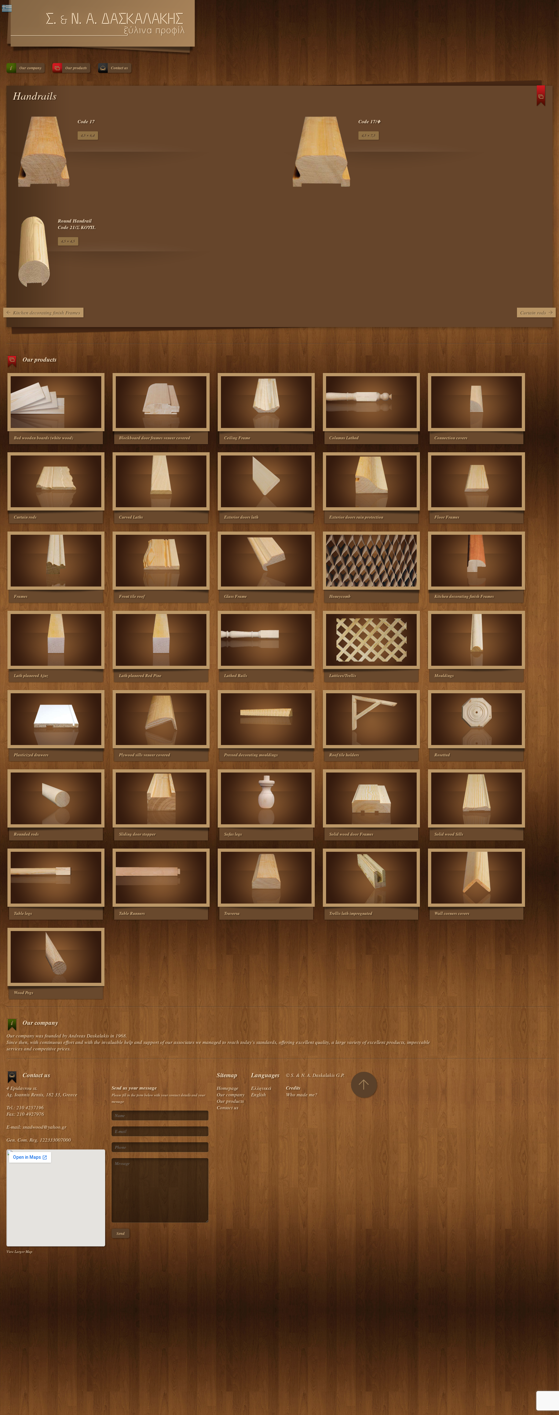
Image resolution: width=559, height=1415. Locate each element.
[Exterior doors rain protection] (371, 481)
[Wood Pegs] (56, 957)
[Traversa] (266, 878)
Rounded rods (26, 834)
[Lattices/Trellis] (371, 640)
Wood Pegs (23, 992)
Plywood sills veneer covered (144, 755)
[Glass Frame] (266, 561)
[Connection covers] (476, 402)
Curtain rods (533, 312)
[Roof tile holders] (371, 719)
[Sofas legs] (266, 798)
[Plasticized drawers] (56, 719)
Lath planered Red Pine (140, 675)
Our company (30, 68)
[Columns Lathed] (371, 402)
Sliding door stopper (137, 834)
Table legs (23, 913)
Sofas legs (233, 834)
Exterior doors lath (241, 517)
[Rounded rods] (56, 798)
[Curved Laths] (161, 481)
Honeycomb (340, 596)
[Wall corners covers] (476, 878)
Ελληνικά (261, 1088)
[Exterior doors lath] (266, 481)
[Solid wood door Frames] (371, 798)
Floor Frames (446, 517)
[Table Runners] (161, 878)
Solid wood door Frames (351, 834)
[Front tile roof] (161, 561)
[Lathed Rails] (266, 640)
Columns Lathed (344, 438)
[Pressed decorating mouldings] (266, 719)
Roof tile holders (344, 755)
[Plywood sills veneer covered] (161, 719)
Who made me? (301, 1094)
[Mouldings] (476, 640)
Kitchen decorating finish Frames (46, 312)
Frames (20, 596)
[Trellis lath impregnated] (371, 878)
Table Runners (132, 913)
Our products (76, 68)
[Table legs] (56, 878)
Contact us (119, 68)
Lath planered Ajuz (31, 675)
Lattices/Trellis (342, 675)
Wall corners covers (451, 913)
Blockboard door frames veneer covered (154, 438)
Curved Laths (131, 517)
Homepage (227, 1088)
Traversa (232, 913)
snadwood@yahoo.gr (44, 1127)
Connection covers (450, 438)
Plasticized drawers (31, 755)
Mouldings (444, 675)
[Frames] (56, 561)
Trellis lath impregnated (350, 913)
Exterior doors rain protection (356, 517)
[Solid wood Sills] (476, 798)
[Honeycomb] (371, 561)
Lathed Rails (235, 675)
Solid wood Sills (448, 834)
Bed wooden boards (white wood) (43, 438)
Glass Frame (235, 596)
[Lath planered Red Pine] (161, 640)
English (258, 1094)
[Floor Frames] (476, 481)
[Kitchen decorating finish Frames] (476, 561)
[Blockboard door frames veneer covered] (161, 402)
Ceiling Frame (237, 438)
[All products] (541, 98)
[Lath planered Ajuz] (56, 640)
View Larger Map (19, 1251)
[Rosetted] (476, 719)
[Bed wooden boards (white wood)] (56, 402)
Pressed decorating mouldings (251, 755)
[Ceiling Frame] (266, 402)
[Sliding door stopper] (161, 798)
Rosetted (442, 755)
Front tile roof (132, 596)
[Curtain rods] (56, 481)
